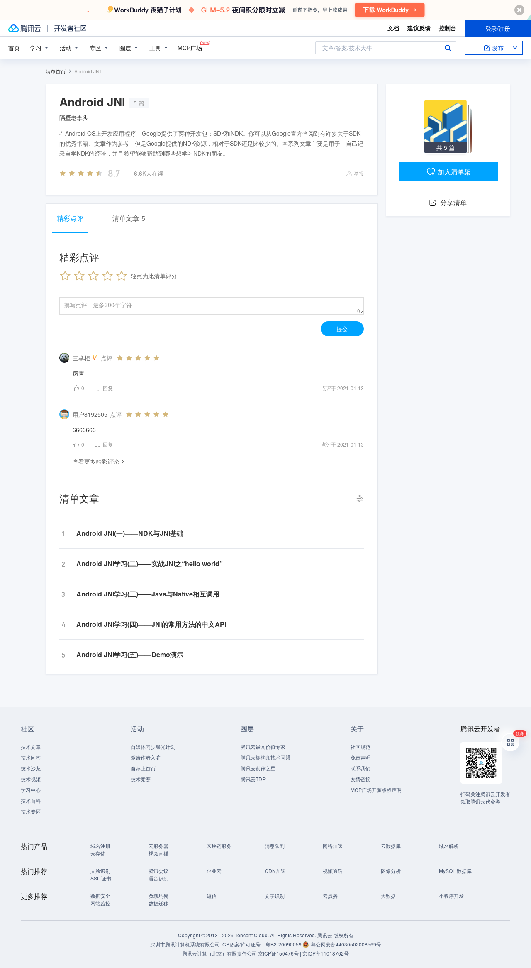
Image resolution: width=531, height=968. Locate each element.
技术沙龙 (31, 768)
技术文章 (31, 746)
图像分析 (391, 870)
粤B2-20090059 (284, 944)
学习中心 (31, 789)
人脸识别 (100, 870)
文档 (393, 28)
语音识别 (158, 878)
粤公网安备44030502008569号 (346, 944)
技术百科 (31, 800)
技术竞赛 (141, 778)
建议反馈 (419, 28)
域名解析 (449, 845)
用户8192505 (90, 414)
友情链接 (360, 778)
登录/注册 (497, 28)
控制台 (447, 28)
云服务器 (158, 845)
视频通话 (333, 870)
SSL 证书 (100, 878)
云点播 (330, 895)
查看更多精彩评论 (96, 461)
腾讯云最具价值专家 (263, 746)
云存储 (97, 853)
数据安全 (100, 895)
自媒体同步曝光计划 (153, 746)
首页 (14, 48)
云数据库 (391, 845)
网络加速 (333, 845)
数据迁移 (158, 903)
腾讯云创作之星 (258, 768)
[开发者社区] (70, 28)
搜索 (447, 48)
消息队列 (275, 845)
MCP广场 (190, 48)
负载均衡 (158, 895)
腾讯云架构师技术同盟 (265, 757)
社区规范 (360, 746)
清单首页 (56, 71)
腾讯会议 (158, 870)
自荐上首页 (143, 768)
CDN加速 (275, 870)
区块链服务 (219, 845)
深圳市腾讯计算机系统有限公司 (185, 944)
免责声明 (360, 757)
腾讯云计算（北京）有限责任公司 (219, 953)
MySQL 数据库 (455, 870)
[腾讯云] (24, 28)
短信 (212, 895)
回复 (108, 387)
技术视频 (31, 778)
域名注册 (100, 845)
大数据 (388, 895)
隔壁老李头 (73, 117)
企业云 (214, 870)
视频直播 (158, 853)
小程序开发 (451, 895)
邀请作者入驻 (146, 757)
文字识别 (275, 895)
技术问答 (31, 757)
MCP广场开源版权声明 (376, 789)
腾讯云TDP (253, 778)
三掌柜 (81, 358)
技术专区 (31, 811)
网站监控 (100, 903)
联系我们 (360, 768)
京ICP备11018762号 (325, 953)
